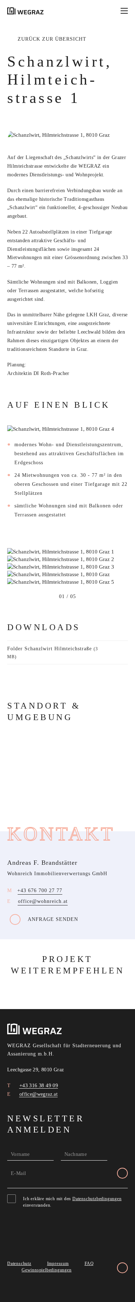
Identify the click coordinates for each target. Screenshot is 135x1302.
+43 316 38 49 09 (38, 1085)
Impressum (58, 1263)
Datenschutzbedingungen (97, 1198)
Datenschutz (19, 1263)
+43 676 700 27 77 (39, 890)
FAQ (89, 1263)
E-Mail (18, 1173)
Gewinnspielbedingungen (47, 1269)
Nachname (75, 1154)
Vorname (20, 1154)
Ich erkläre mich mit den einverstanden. (72, 1202)
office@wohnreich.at (43, 901)
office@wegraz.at (38, 1094)
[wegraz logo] (25, 10)
